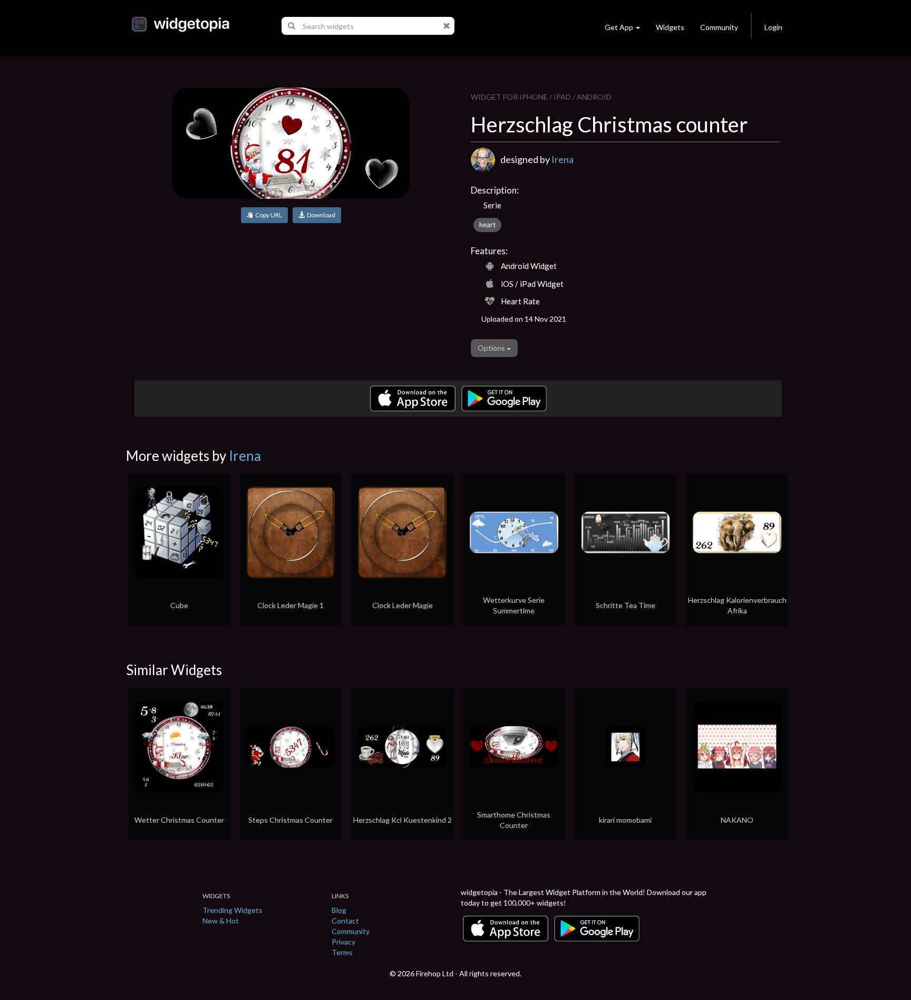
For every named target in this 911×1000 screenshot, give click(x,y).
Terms (342, 952)
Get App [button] (619, 27)
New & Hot (220, 920)
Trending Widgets (232, 910)
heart (487, 224)
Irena (562, 159)
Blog (339, 910)
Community (719, 27)
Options (492, 347)
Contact (345, 920)
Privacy (343, 941)
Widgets (670, 27)
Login (773, 27)
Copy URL (267, 215)
